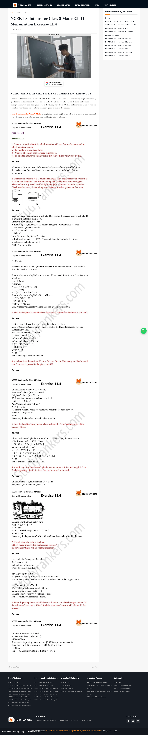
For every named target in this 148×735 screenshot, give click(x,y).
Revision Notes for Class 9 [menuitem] (122, 688)
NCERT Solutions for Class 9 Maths (118, 39)
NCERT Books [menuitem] (118, 682)
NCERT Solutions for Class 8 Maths (26, 114)
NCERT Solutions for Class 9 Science (118, 42)
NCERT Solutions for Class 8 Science (118, 49)
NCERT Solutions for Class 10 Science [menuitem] (20, 688)
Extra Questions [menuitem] (82, 5)
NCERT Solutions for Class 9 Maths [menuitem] (19, 694)
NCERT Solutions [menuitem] (44, 5)
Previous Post (14, 667)
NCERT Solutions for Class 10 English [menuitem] (19, 691)
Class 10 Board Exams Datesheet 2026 (119, 21)
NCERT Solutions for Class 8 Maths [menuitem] (19, 703)
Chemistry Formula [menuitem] (67, 688)
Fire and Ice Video (112, 35)
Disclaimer (6, 731)
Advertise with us (33, 731)
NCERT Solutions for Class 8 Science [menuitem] (19, 706)
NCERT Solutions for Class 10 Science (119, 32)
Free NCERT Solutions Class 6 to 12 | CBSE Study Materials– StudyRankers (74, 731)
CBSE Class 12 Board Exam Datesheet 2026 (121, 25)
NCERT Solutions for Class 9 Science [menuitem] (19, 697)
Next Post (94, 667)
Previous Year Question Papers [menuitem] (97, 682)
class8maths (21, 12)
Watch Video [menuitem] (110, 5)
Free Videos (109, 18)
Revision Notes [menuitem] (63, 5)
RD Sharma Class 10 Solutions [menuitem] (44, 682)
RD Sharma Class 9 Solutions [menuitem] (43, 685)
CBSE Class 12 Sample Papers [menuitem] (96, 697)
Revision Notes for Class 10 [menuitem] (122, 685)
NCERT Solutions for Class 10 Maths (118, 28)
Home (13, 12)
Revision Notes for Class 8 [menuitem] (122, 691)
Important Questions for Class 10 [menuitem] (71, 691)
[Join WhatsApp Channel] (144, 331)
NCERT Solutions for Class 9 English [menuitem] (19, 700)
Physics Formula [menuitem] (66, 685)
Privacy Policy (18, 731)
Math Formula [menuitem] (65, 682)
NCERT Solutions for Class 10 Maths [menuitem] (19, 685)
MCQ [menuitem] (97, 5)
